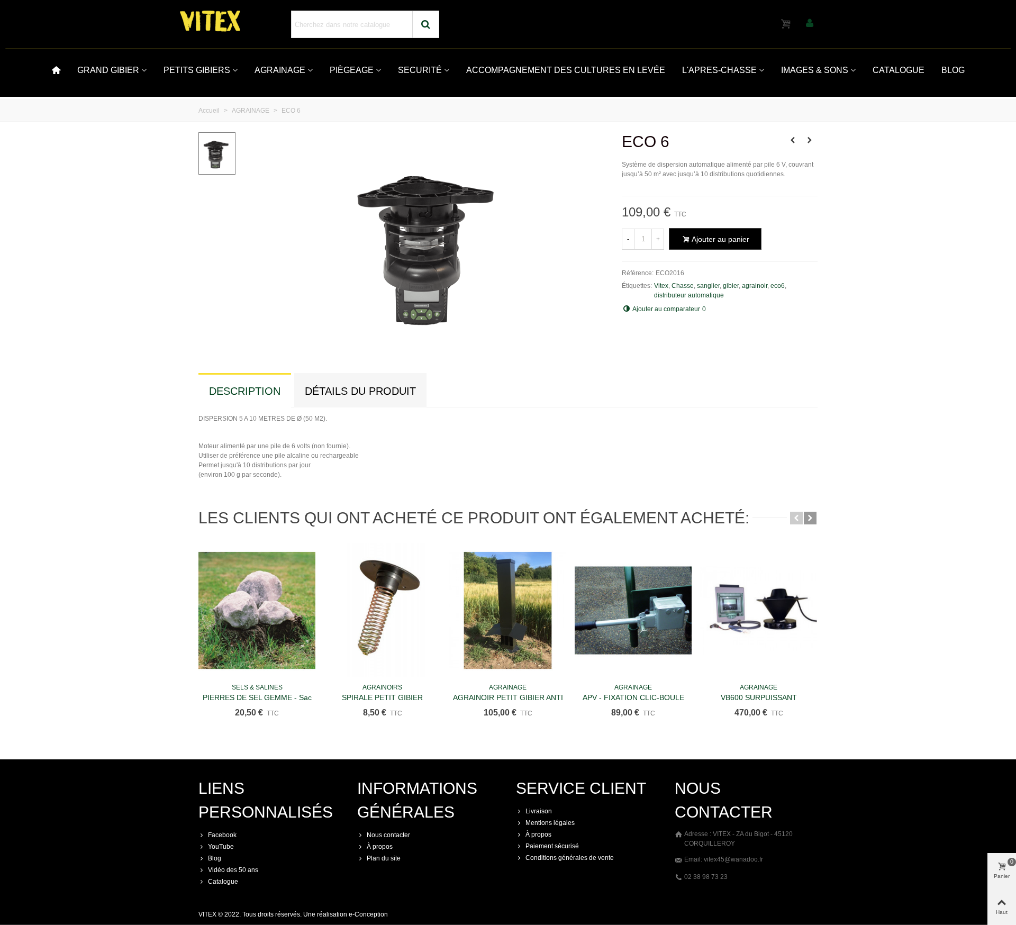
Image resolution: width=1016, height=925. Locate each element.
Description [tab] (244, 391)
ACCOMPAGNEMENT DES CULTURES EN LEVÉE (565, 70)
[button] (796, 518)
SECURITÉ (420, 70)
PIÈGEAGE (352, 70)
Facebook (222, 835)
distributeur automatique (689, 295)
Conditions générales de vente (569, 857)
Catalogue (223, 881)
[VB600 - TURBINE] (793, 140)
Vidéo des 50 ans (233, 870)
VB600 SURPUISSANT (759, 697)
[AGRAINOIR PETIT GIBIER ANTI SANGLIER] (507, 610)
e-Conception (368, 914)
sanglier (708, 285)
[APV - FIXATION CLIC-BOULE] (633, 610)
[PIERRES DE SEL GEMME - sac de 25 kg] (256, 610)
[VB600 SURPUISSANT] (758, 610)
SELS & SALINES (257, 687)
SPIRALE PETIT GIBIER (382, 697)
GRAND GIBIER (108, 70)
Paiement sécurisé (552, 846)
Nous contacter (388, 835)
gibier (731, 285)
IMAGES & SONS (814, 70)
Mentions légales (550, 823)
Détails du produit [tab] (360, 391)
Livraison (538, 811)
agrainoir (754, 285)
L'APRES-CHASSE (719, 70)
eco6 (777, 285)
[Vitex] (238, 21)
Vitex (661, 285)
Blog (214, 858)
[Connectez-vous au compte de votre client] (809, 24)
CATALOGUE (898, 70)
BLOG (953, 70)
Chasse (683, 285)
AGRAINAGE (280, 70)
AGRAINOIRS (382, 687)
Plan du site (384, 858)
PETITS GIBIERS (197, 70)
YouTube (221, 846)
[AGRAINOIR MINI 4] (810, 140)
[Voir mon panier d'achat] (787, 24)
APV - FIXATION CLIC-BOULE (633, 697)
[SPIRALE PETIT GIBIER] (382, 610)
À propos (380, 846)
